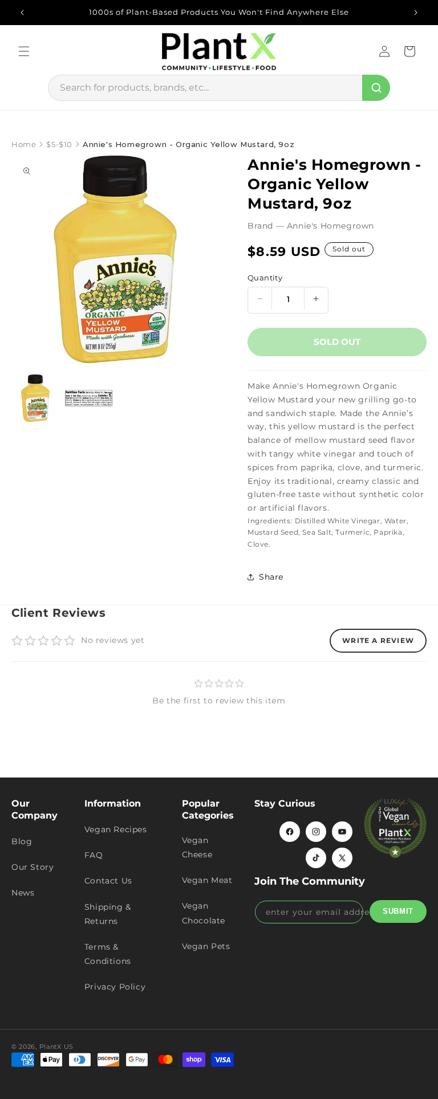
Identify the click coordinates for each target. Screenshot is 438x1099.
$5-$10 (59, 144)
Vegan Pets (206, 946)
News (22, 893)
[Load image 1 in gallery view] (35, 398)
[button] (23, 51)
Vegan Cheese (197, 847)
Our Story (32, 867)
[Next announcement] (415, 12)
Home (23, 144)
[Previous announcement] (22, 12)
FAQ (93, 855)
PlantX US (56, 1047)
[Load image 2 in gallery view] (89, 398)
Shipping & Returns (107, 914)
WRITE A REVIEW (378, 640)
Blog (21, 841)
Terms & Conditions (107, 954)
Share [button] (271, 577)
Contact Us (108, 881)
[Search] (376, 88)
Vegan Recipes (115, 829)
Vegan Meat (207, 880)
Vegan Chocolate (203, 913)
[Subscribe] (398, 911)
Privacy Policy (114, 987)
